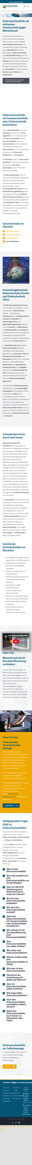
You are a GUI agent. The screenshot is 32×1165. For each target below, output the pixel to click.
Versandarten (6, 1098)
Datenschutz (16, 1093)
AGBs (16, 1090)
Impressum (16, 1087)
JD (23, 1119)
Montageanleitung (8, 1093)
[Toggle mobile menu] (28, 6)
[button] (16, 870)
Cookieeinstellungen (18, 1096)
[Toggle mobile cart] (24, 6)
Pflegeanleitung (7, 1096)
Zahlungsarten (7, 1101)
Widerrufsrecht (17, 1098)
